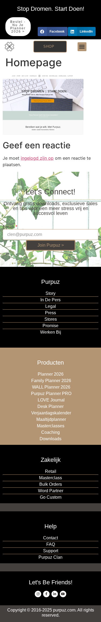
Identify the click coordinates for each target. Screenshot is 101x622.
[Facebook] (46, 594)
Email (9, 227)
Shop (48, 46)
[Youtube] (63, 594)
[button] (53, 31)
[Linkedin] (54, 594)
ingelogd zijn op (37, 158)
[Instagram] (38, 594)
